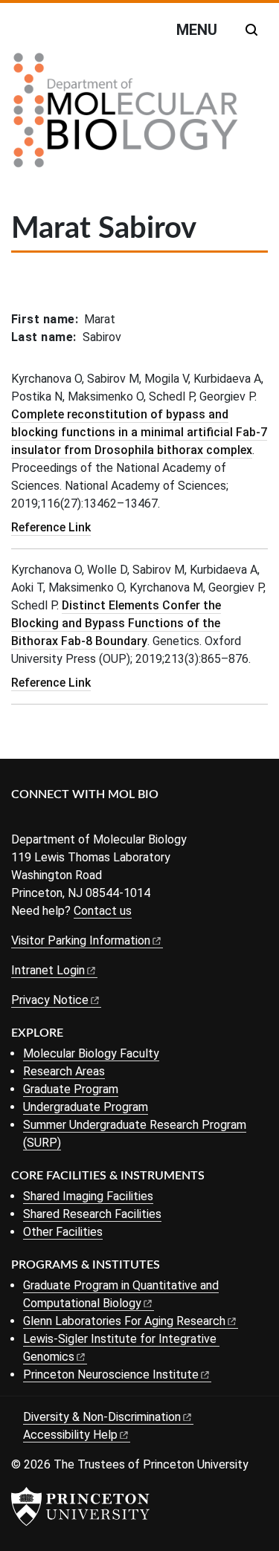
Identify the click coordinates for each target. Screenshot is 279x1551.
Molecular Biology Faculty (91, 1053)
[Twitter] (43, 819)
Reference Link (51, 527)
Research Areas (64, 1071)
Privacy (50, 1000)
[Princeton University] (80, 1506)
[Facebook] (20, 819)
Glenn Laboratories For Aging (124, 1321)
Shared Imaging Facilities (88, 1196)
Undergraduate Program (85, 1107)
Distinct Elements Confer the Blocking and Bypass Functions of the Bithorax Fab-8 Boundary (116, 623)
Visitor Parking (80, 940)
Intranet (48, 970)
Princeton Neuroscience (111, 1374)
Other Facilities (63, 1232)
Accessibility (70, 1435)
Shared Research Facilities (92, 1214)
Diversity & (102, 1417)
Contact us (103, 911)
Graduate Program (70, 1089)
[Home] (125, 116)
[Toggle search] (251, 29)
